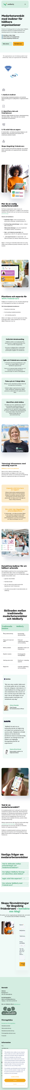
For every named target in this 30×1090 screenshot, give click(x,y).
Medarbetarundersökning (8, 1030)
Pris (2, 1045)
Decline (15, 1084)
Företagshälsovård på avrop (8, 1033)
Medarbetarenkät (6, 1025)
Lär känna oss (5, 1048)
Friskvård (4, 1035)
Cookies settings (15, 1076)
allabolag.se (17, 1004)
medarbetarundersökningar (8, 824)
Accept (15, 1080)
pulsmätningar (5, 213)
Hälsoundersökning (6, 1028)
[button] (24, 4)
